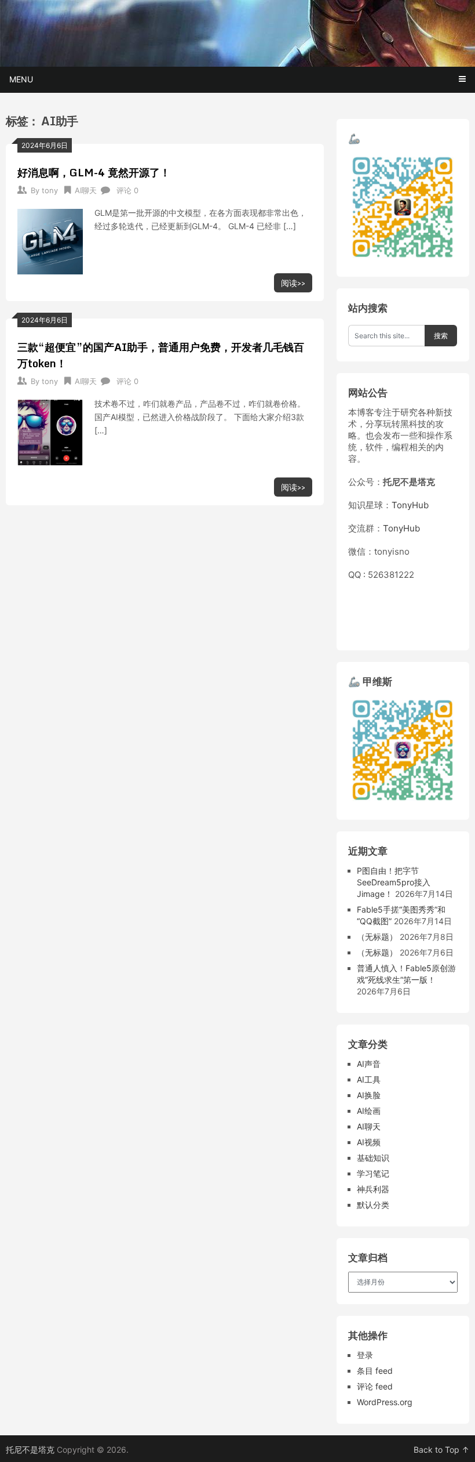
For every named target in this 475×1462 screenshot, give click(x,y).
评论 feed (375, 1386)
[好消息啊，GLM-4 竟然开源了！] (50, 240)
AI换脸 (369, 1095)
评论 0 (127, 190)
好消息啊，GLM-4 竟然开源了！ (93, 172)
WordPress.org (384, 1402)
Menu (21, 79)
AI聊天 (86, 190)
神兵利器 (373, 1189)
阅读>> (293, 282)
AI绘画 (369, 1111)
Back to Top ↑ (441, 1449)
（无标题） (377, 937)
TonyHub (410, 505)
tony (50, 190)
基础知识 (373, 1158)
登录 (365, 1355)
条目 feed (375, 1371)
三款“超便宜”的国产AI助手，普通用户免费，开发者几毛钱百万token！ (160, 355)
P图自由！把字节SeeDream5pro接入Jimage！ (393, 882)
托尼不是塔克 (30, 1449)
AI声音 (369, 1064)
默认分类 (373, 1205)
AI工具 (369, 1079)
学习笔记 (373, 1173)
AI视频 (369, 1142)
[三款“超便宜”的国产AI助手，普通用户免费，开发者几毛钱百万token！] (50, 431)
